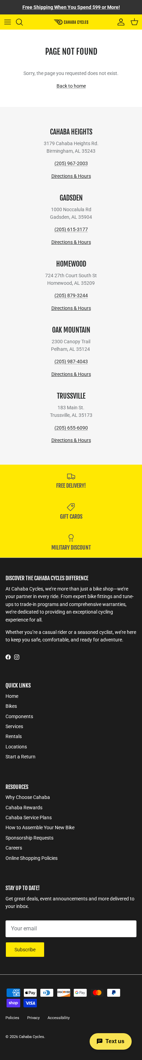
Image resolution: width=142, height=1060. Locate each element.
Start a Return (21, 756)
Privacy (33, 1018)
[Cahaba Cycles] (71, 22)
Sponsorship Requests (29, 838)
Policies (12, 1018)
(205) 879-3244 (71, 295)
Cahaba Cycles (31, 1037)
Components (19, 716)
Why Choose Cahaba (28, 797)
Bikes (11, 706)
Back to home (71, 86)
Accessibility (59, 1018)
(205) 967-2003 (71, 163)
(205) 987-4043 (71, 361)
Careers (14, 848)
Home (12, 696)
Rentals (14, 736)
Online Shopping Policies (32, 858)
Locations (16, 746)
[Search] (22, 22)
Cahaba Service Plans (29, 817)
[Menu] (7, 22)
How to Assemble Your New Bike (40, 827)
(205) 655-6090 (71, 428)
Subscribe (25, 949)
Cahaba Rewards (24, 807)
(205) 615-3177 (71, 229)
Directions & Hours (71, 176)
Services (14, 726)
